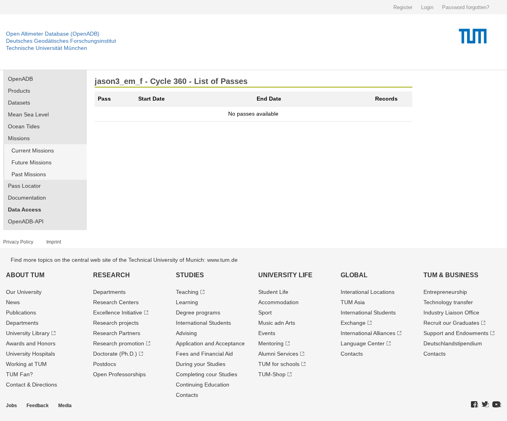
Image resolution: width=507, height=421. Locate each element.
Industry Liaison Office (451, 312)
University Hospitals (30, 354)
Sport (265, 312)
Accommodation (278, 302)
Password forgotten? (465, 7)
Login (427, 7)
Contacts (187, 395)
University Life (285, 275)
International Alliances (368, 333)
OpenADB (20, 79)
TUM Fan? (19, 374)
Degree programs (198, 312)
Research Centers (116, 302)
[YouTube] (496, 404)
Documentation (27, 197)
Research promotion (118, 343)
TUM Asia (353, 302)
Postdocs (104, 364)
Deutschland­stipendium (452, 343)
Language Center (363, 343)
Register (402, 7)
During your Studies (200, 364)
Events (266, 333)
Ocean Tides (24, 126)
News (13, 302)
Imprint (53, 242)
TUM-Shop (272, 374)
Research (111, 275)
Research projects (116, 323)
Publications (21, 312)
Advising (186, 333)
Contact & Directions (31, 384)
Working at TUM (26, 364)
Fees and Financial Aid (204, 354)
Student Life (273, 292)
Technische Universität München (46, 48)
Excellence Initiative (117, 312)
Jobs (11, 405)
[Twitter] (485, 404)
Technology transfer (448, 302)
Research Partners (116, 333)
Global (354, 275)
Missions (19, 138)
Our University (24, 292)
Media (65, 405)
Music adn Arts (276, 323)
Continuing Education (202, 384)
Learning (187, 302)
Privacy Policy (18, 242)
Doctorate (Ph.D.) (115, 354)
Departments (22, 323)
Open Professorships (119, 374)
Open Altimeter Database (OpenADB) (52, 33)
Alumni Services (278, 354)
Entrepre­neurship (445, 292)
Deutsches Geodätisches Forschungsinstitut (61, 41)
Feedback (38, 405)
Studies (190, 275)
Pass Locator (24, 186)
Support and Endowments (455, 333)
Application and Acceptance (210, 343)
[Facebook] (474, 404)
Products (19, 91)
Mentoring (271, 343)
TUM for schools (278, 364)
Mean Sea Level (28, 114)
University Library (28, 333)
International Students (203, 323)
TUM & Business (450, 275)
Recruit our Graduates (451, 323)
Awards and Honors (30, 343)
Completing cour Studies (206, 374)
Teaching (187, 292)
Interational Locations (368, 292)
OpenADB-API (26, 221)
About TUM (25, 275)
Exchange (353, 323)
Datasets (19, 102)
